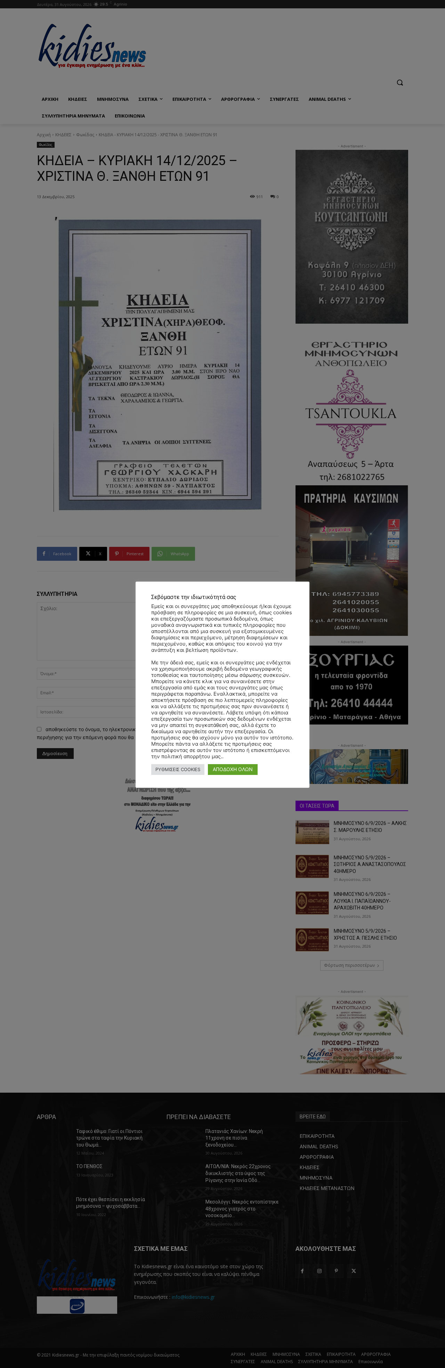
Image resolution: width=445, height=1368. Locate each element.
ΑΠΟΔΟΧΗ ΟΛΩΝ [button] (233, 769)
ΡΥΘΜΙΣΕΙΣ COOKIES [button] (177, 769)
